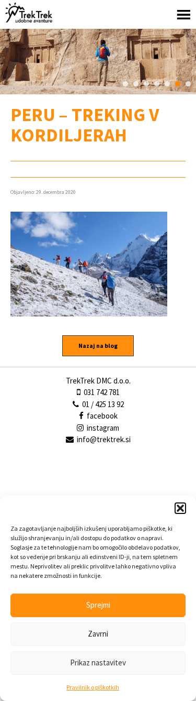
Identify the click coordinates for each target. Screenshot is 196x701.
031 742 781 (101, 392)
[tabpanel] (98, 61)
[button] (180, 508)
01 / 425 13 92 (102, 404)
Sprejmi (98, 605)
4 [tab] (156, 83)
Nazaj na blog (98, 345)
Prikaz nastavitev (98, 662)
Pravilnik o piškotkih (92, 687)
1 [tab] (125, 83)
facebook (101, 416)
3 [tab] (146, 83)
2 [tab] (136, 83)
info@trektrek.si (104, 439)
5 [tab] (167, 83)
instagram (102, 428)
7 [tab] (188, 83)
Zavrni (98, 634)
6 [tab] (177, 83)
